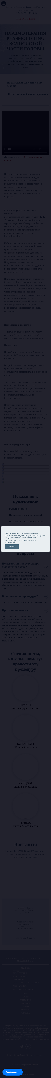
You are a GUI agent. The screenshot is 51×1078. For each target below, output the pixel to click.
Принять (12, 546)
